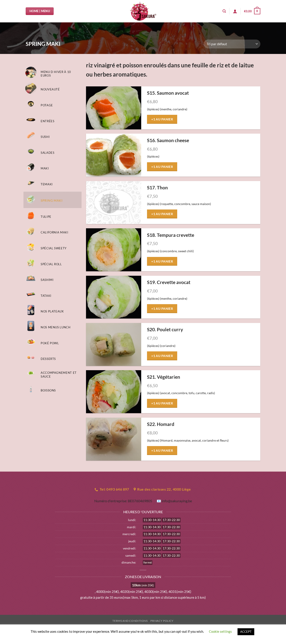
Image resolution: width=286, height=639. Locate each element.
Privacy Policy (162, 620)
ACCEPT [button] (246, 631)
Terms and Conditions (129, 620)
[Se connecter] (235, 11)
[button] (252, 11)
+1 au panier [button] (162, 119)
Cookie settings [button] (220, 631)
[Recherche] (224, 11)
